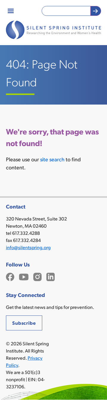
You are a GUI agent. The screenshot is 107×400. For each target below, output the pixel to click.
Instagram (37, 276)
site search (52, 159)
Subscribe (24, 323)
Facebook (10, 276)
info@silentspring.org (28, 247)
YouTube (24, 276)
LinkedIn (50, 276)
